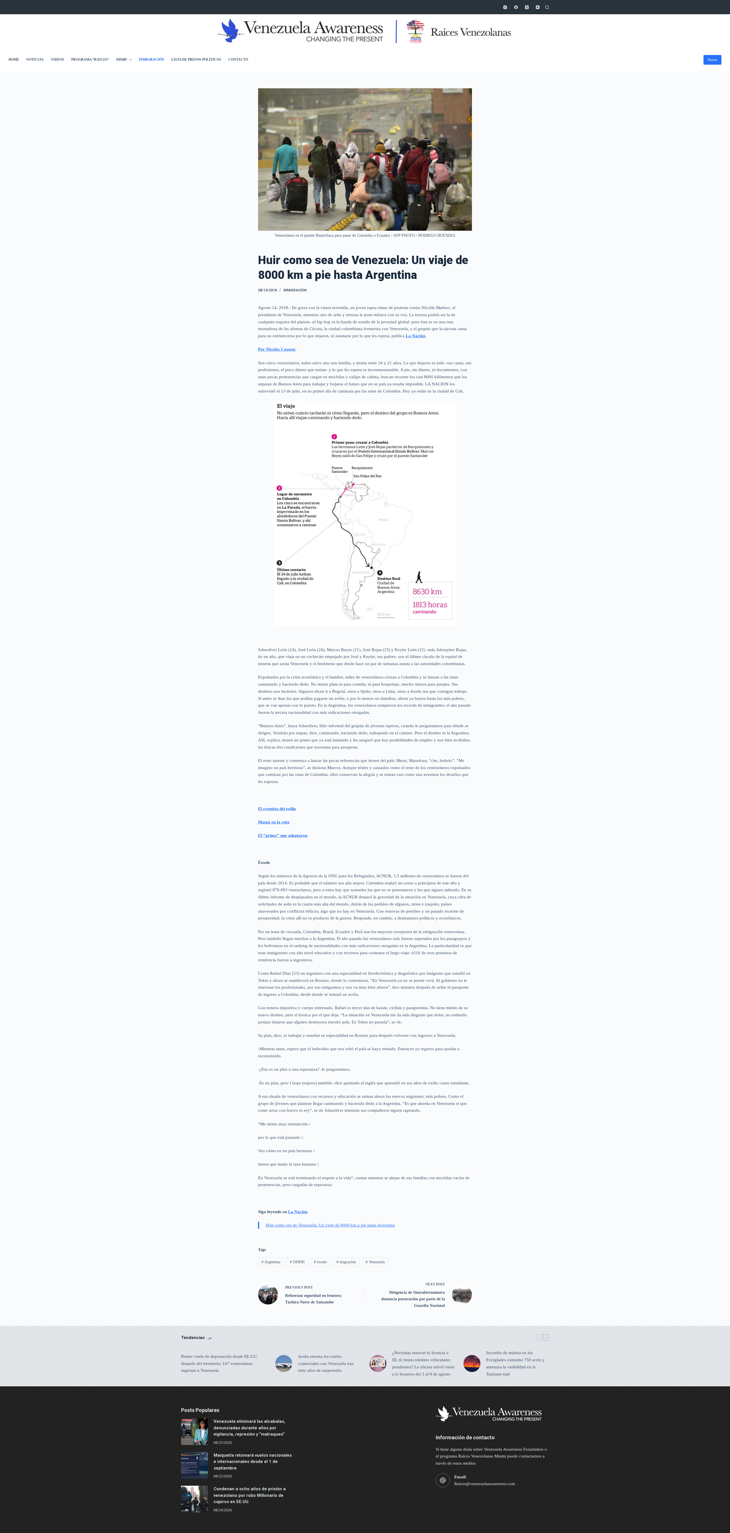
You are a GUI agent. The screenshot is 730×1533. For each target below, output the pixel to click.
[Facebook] (516, 7)
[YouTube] (538, 7)
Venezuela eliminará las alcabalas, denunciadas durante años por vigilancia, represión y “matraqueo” (249, 1428)
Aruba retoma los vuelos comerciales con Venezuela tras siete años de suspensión (326, 1363)
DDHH (121, 60)
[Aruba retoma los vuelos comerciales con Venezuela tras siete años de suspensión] (283, 1363)
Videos (57, 60)
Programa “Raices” (90, 60)
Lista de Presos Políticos (196, 60)
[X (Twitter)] (527, 7)
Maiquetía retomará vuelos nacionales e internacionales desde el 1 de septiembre (253, 1462)
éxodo (320, 1262)
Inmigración (151, 60)
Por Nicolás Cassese (277, 349)
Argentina (270, 1262)
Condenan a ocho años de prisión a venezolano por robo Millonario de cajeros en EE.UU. (250, 1495)
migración (346, 1262)
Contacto (238, 60)
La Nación (415, 336)
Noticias (35, 60)
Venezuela (375, 1262)
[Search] (547, 7)
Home (14, 60)
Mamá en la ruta (273, 822)
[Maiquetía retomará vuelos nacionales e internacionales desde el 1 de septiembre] (194, 1465)
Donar (712, 60)
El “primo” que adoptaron (282, 835)
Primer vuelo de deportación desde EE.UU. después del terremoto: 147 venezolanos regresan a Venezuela (219, 1363)
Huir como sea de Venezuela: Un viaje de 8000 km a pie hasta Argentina (330, 1225)
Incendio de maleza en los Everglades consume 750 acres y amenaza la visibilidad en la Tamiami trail (515, 1363)
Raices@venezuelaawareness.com (484, 1483)
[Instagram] (505, 7)
